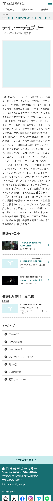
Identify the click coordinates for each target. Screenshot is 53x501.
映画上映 (44, 9)
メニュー (49, 3)
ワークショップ (40, 17)
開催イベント (27, 9)
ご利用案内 (9, 9)
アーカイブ (9, 17)
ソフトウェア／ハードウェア (21, 356)
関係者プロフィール (18, 379)
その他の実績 (15, 372)
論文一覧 (13, 364)
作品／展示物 (23, 17)
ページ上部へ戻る (24, 459)
